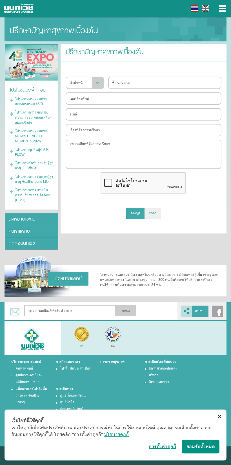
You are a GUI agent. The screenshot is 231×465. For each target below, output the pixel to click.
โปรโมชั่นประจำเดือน (75, 368)
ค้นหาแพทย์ (19, 231)
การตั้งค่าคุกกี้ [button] (162, 446)
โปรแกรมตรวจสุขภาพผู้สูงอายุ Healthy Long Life (34, 179)
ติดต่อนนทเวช (21, 243)
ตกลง (126, 311)
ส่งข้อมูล (135, 213)
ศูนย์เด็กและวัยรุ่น (73, 395)
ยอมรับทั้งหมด (200, 446)
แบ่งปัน (200, 311)
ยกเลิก (152, 213)
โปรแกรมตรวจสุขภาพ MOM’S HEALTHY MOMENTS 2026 (31, 136)
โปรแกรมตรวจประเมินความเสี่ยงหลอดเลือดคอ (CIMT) (32, 195)
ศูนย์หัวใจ (67, 402)
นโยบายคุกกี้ (116, 434)
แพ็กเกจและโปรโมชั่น (31, 389)
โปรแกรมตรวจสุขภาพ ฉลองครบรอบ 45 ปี (31, 101)
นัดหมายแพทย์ (21, 219)
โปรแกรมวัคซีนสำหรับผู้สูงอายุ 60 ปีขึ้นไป (34, 165)
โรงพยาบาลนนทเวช (19, 8)
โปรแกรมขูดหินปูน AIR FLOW (32, 152)
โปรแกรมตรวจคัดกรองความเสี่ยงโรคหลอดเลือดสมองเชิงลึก (33, 117)
